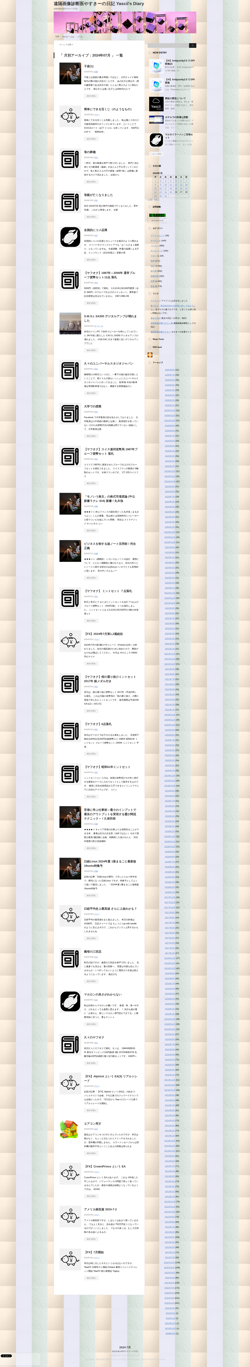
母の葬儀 (90, 152)
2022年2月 (170, 644)
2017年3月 (170, 943)
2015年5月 (170, 1054)
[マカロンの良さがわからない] (70, 1014)
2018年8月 (170, 857)
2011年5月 (169, 1298)
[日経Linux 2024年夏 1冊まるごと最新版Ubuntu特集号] (70, 881)
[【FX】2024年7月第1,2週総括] (70, 653)
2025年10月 (169, 420)
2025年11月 (169, 415)
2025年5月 (170, 446)
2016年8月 (170, 978)
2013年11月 (169, 1146)
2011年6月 (169, 1293)
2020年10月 (169, 725)
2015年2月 (170, 1070)
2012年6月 (170, 1232)
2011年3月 (170, 1308)
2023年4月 (170, 573)
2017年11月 (169, 902)
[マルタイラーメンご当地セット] (156, 146)
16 (160, 188)
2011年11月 (169, 1267)
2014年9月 (170, 1095)
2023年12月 (169, 532)
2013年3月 (170, 1186)
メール (80, 37)
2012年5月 (169, 1237)
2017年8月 (170, 917)
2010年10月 (170, 1328)
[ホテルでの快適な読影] (156, 122)
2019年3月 (170, 821)
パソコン (155, 245)
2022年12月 (169, 593)
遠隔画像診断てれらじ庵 (162, 323)
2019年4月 (170, 816)
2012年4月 (170, 1242)
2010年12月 (170, 1323)
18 (171, 188)
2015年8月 (170, 1039)
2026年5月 (170, 385)
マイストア (156, 301)
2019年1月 (170, 831)
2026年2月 (170, 400)
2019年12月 (169, 775)
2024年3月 (170, 517)
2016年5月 (170, 994)
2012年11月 (169, 1207)
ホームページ (157, 251)
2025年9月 (170, 425)
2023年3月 (170, 578)
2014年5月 (170, 1115)
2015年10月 (169, 1029)
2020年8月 (170, 735)
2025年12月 (169, 410)
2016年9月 (170, 973)
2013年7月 (170, 1166)
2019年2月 (170, 826)
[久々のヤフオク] (70, 1057)
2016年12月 (169, 958)
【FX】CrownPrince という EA (105, 1166)
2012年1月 (170, 1257)
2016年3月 (170, 1004)
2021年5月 (170, 689)
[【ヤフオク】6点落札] (70, 743)
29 (155, 196)
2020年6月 (170, 745)
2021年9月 (170, 669)
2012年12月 (169, 1201)
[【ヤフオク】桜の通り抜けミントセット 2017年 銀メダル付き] (70, 696)
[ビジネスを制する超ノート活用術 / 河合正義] (70, 563)
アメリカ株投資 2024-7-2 (100, 1209)
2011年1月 (170, 1318)
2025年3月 (170, 456)
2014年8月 (170, 1100)
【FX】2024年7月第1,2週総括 (103, 633)
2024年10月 (169, 481)
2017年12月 (169, 897)
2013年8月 (170, 1161)
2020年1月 (170, 770)
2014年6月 (170, 1110)
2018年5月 (170, 872)
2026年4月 (170, 390)
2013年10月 (169, 1151)
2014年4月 (170, 1120)
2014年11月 (169, 1085)
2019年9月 (170, 791)
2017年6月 (170, 928)
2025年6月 (170, 441)
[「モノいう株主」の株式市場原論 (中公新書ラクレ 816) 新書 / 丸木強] (70, 516)
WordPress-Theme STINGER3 (125, 1355)
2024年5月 (170, 507)
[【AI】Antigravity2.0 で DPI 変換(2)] (156, 72)
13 (181, 184)
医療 (153, 261)
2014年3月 (170, 1125)
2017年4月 (170, 938)
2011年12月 (169, 1262)
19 (176, 188)
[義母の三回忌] (70, 971)
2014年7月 (170, 1105)
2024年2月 (170, 522)
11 (171, 184)
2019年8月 (170, 796)
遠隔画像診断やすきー (161, 332)
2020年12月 (169, 715)
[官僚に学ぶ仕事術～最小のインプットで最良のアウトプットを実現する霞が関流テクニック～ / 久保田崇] (70, 829)
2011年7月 (169, 1288)
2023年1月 (170, 588)
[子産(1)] (70, 86)
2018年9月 (170, 852)
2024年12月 (169, 471)
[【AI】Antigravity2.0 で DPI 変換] (156, 91)
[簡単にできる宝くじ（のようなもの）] (70, 129)
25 (171, 192)
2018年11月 (169, 841)
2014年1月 (170, 1136)
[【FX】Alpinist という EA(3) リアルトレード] (70, 1096)
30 (160, 196)
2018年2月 (170, 887)
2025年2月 (170, 461)
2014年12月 (169, 1080)
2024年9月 (170, 486)
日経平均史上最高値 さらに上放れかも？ (110, 908)
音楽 (153, 286)
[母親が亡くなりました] (70, 214)
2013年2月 (170, 1191)
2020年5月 (170, 750)
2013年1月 (170, 1196)
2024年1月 (170, 527)
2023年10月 (169, 542)
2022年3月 (170, 638)
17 (165, 188)
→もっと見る (156, 154)
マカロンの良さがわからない (103, 994)
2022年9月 (170, 608)
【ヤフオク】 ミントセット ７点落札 (108, 591)
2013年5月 (170, 1176)
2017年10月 (169, 907)
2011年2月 (170, 1313)
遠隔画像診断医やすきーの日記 (125, 1351)
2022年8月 (170, 613)
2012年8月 (170, 1222)
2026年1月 (170, 405)
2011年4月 (169, 1303)
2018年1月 (170, 892)
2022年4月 (170, 633)
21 (186, 188)
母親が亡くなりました (98, 195)
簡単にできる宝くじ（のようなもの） (108, 109)
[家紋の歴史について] (156, 110)
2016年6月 (170, 988)
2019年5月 (170, 811)
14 (186, 184)
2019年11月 (169, 781)
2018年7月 (170, 862)
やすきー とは (68, 37)
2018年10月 (169, 846)
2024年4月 (170, 512)
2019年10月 (169, 786)
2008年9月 (170, 1333)
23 (160, 192)
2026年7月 (170, 375)
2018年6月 (170, 867)
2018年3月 (170, 882)
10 (165, 184)
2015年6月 (170, 1049)
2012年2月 (170, 1252)
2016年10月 (169, 968)
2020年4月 (170, 755)
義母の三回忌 (92, 951)
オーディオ (98, 326)
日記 (96, 158)
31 (165, 196)
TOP (57, 37)
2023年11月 (169, 537)
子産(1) (88, 66)
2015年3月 (170, 1065)
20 (181, 188)
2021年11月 (169, 659)
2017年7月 (170, 923)
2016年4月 (170, 999)
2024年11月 (169, 476)
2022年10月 (169, 603)
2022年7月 (170, 618)
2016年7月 (170, 983)
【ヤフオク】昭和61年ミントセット (107, 766)
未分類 (154, 271)
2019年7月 (170, 801)
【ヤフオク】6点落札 (98, 724)
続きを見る (91, 96)
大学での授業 (92, 406)
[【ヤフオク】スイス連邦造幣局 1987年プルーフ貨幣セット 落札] (70, 469)
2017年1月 (170, 953)
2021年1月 (170, 709)
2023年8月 (170, 552)
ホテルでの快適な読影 (176, 117)
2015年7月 (170, 1044)
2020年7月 (170, 740)
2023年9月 (170, 547)
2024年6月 (170, 502)
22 (155, 192)
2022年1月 (170, 649)
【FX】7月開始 (94, 1252)
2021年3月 (170, 699)
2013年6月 (170, 1171)
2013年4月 (170, 1181)
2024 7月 (125, 1347)
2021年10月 (169, 664)
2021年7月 (170, 679)
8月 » (156, 199)
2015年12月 (169, 1019)
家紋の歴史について (175, 98)
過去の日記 (156, 318)
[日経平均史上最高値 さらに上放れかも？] (70, 928)
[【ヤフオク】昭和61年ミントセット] (70, 786)
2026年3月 (170, 395)
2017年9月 (170, 912)
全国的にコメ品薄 (95, 230)
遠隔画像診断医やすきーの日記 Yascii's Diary (99, 3)
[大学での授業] (70, 426)
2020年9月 (170, 730)
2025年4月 (170, 451)
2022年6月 (170, 623)
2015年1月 (170, 1075)
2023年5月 (170, 567)
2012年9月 (170, 1217)
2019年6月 (170, 806)
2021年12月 (169, 654)
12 (176, 184)
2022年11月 (169, 598)
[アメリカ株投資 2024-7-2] (70, 1229)
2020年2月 (170, 765)
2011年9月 (170, 1278)
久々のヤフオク (94, 1037)
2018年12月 (169, 836)
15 (155, 188)
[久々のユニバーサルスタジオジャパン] (70, 383)
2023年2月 (170, 583)
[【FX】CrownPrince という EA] (70, 1186)
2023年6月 (170, 562)
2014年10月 (169, 1090)
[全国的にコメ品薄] (70, 249)
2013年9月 (170, 1156)
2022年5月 (170, 628)
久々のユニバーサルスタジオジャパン (108, 363)
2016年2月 (170, 1009)
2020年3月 (170, 760)
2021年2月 (170, 704)
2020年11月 (169, 720)
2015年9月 (170, 1034)
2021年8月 (170, 674)
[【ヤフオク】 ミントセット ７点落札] (70, 610)
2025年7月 (170, 436)
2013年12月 (169, 1141)
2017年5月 (170, 933)
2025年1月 (170, 466)
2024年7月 (170, 496)
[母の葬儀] (70, 171)
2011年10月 (169, 1272)
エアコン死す (92, 1123)
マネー (97, 115)
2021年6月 (170, 684)
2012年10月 (169, 1212)
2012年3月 (170, 1247)
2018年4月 (170, 877)
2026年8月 (170, 370)
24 (165, 192)
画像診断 (155, 276)
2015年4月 (170, 1059)
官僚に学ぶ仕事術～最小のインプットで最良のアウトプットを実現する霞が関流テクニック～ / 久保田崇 (110, 814)
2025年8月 (170, 431)
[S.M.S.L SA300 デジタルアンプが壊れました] (70, 336)
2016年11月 (169, 963)
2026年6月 (170, 380)
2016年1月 (170, 1014)
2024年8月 (170, 491)
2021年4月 (170, 694)
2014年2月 (170, 1130)
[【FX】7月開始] (70, 1272)
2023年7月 (170, 557)
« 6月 (150, 199)
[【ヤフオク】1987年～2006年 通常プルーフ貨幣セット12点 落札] (70, 292)
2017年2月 (170, 948)
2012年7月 (170, 1227)
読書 (96, 72)
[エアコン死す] (68, 1140)
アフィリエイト (158, 235)
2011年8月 (169, 1283)
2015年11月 (169, 1024)
